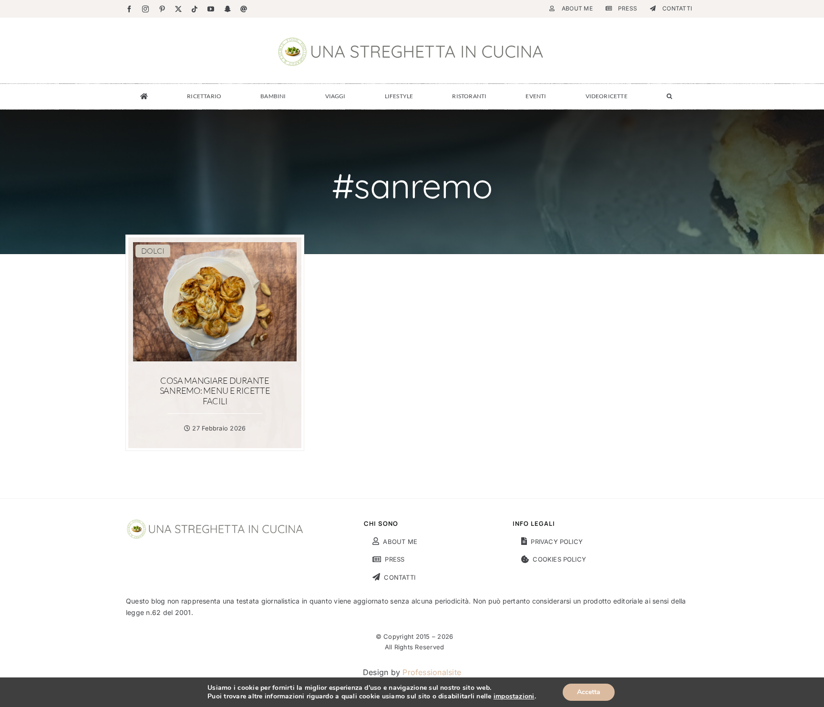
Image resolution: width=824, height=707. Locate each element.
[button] (669, 96)
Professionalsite (431, 672)
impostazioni (514, 696)
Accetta (588, 692)
